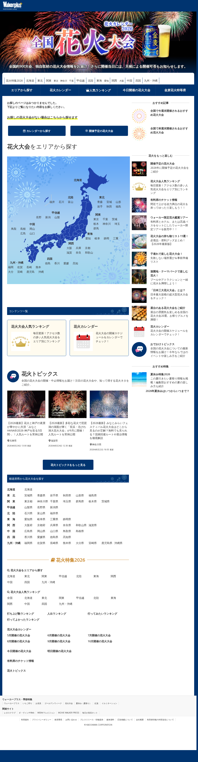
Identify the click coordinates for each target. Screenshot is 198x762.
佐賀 (20, 267)
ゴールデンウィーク (53, 703)
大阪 (121, 80)
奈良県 (67, 525)
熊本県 (67, 543)
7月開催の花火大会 (99, 635)
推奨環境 (58, 719)
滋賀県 (93, 525)
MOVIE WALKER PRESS (68, 712)
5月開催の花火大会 (18, 635)
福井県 (54, 513)
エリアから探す (22, 90)
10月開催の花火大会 (100, 641)
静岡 (106, 238)
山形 (118, 202)
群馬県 (80, 501)
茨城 (114, 219)
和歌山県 (81, 525)
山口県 (54, 531)
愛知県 (28, 519)
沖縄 (41, 272)
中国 (129, 80)
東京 (56, 80)
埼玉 (117, 224)
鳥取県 (67, 531)
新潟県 (54, 507)
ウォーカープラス (11, 703)
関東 (48, 80)
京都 (87, 248)
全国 (9, 598)
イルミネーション (109, 703)
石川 (61, 202)
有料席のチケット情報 (20, 661)
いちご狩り (27, 703)
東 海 (11, 519)
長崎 (29, 267)
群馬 (96, 228)
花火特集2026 (14, 80)
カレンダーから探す (38, 131)
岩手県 (54, 495)
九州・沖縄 (151, 80)
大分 (10, 272)
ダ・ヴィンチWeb (26, 712)
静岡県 (67, 519)
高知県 (67, 537)
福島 (118, 206)
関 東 (11, 501)
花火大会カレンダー (19, 629)
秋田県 (67, 495)
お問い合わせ (71, 719)
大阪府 (28, 525)
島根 (23, 229)
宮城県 (28, 495)
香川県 (28, 537)
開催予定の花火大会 (101, 131)
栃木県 (93, 501)
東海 (99, 80)
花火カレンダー (60, 90)
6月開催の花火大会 (58, 635)
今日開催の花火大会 (136, 90)
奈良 (78, 252)
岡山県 (41, 531)
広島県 (28, 531)
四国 (138, 80)
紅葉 (96, 703)
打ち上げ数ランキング (20, 613)
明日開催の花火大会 (59, 651)
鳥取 (13, 229)
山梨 (57, 217)
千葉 (71, 80)
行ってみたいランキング (102, 613)
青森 (100, 202)
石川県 (28, 513)
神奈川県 (42, 501)
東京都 (28, 501)
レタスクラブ (10, 712)
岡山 (32, 229)
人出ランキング (56, 613)
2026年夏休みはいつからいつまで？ (167, 391)
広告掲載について (125, 719)
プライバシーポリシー (41, 719)
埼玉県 (67, 501)
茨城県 (105, 501)
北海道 (30, 80)
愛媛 (66, 263)
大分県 (80, 543)
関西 (114, 80)
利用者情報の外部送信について (160, 719)
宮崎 (20, 272)
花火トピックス (16, 670)
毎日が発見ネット (90, 712)
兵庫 (78, 248)
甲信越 (81, 80)
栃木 (96, 224)
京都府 (41, 525)
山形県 (80, 495)
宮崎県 (93, 543)
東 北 (11, 495)
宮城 (109, 202)
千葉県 (54, 501)
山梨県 (28, 507)
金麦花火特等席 (175, 90)
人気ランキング (100, 90)
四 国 (11, 537)
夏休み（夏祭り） (83, 703)
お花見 (38, 703)
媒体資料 (110, 719)
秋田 (109, 206)
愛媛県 (41, 537)
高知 (75, 263)
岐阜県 (41, 519)
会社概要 (140, 719)
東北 (40, 80)
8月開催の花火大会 (18, 641)
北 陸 (11, 513)
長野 (38, 217)
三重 (115, 238)
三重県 (54, 519)
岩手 (100, 206)
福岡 (10, 267)
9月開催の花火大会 (58, 641)
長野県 (41, 507)
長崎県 (54, 543)
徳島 (47, 263)
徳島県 (54, 537)
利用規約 (25, 719)
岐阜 (97, 238)
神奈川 (63, 80)
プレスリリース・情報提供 (91, 719)
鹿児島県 (106, 543)
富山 (70, 202)
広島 (23, 233)
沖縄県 (118, 543)
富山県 (41, 513)
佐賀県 (41, 543)
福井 (52, 202)
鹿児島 (30, 272)
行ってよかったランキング (23, 619)
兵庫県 (54, 525)
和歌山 (89, 252)
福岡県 (28, 543)
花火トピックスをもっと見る (68, 465)
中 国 (11, 531)
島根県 (80, 531)
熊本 (38, 267)
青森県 (41, 495)
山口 (32, 233)
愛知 (106, 80)
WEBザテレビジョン (46, 712)
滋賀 (69, 252)
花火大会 (69, 703)
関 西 (11, 525)
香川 (57, 263)
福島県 (93, 495)
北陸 (90, 80)
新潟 (48, 217)
